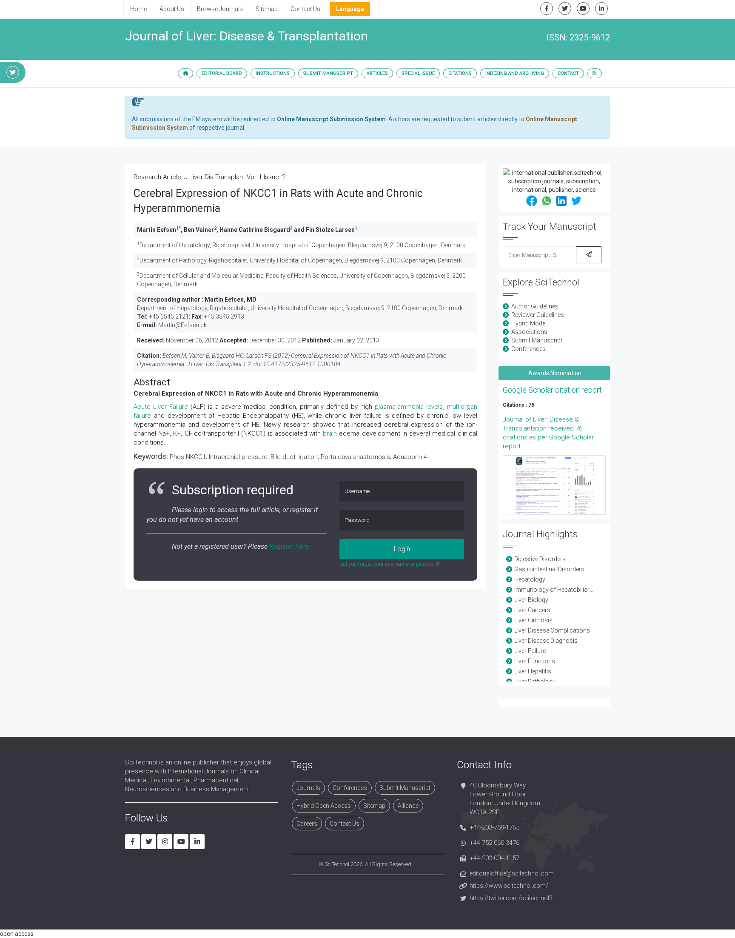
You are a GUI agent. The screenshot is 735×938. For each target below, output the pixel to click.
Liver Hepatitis (532, 671)
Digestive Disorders (540, 559)
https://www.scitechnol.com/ (509, 885)
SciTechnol (337, 864)
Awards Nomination (554, 373)
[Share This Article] (531, 200)
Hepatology (529, 579)
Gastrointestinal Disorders (549, 569)
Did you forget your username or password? (389, 564)
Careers (306, 823)
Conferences (528, 348)
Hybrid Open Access (323, 805)
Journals (308, 787)
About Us (172, 9)
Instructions (273, 73)
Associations (529, 331)
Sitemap (267, 9)
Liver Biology (531, 599)
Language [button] (350, 9)
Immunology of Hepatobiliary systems (565, 589)
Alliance (408, 805)
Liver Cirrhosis (533, 620)
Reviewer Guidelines (537, 314)
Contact (568, 73)
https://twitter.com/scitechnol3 (511, 898)
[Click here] (554, 485)
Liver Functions (534, 661)
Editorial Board (222, 73)
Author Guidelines (534, 306)
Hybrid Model (529, 323)
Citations (460, 73)
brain (330, 433)
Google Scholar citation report (552, 389)
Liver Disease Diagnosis (546, 640)
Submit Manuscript (328, 73)
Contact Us (305, 9)
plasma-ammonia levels (409, 407)
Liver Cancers (532, 610)
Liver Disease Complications (552, 630)
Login (402, 549)
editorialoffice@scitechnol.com (512, 873)
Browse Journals (220, 9)
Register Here (289, 546)
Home (138, 9)
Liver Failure (530, 650)
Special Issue (418, 73)
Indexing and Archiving (514, 73)
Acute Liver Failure (161, 407)
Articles (377, 73)
